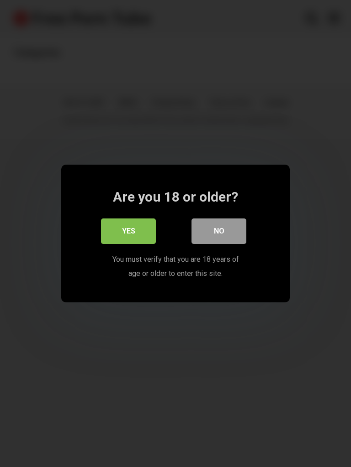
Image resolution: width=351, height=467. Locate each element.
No (219, 231)
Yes (128, 231)
